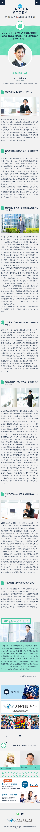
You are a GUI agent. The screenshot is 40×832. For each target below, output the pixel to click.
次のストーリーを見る (6, 742)
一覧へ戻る (20, 736)
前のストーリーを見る (6, 736)
